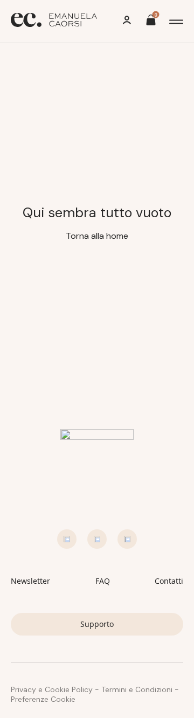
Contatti (169, 581)
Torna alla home (97, 235)
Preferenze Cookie (43, 699)
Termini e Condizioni (136, 689)
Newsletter (30, 581)
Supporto (97, 624)
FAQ (102, 581)
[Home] (54, 21)
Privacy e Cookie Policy (52, 689)
